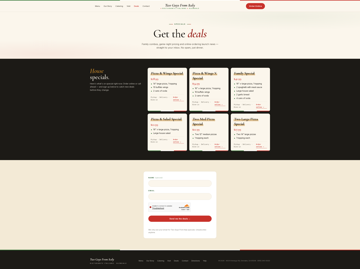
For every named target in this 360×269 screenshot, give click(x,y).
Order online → (177, 98)
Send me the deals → (179, 219)
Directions (195, 261)
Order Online (255, 6)
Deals (136, 6)
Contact (146, 6)
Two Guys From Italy (180, 6)
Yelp (205, 261)
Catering (119, 6)
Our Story (108, 6)
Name (155, 178)
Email (151, 191)
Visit (128, 6)
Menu (97, 6)
